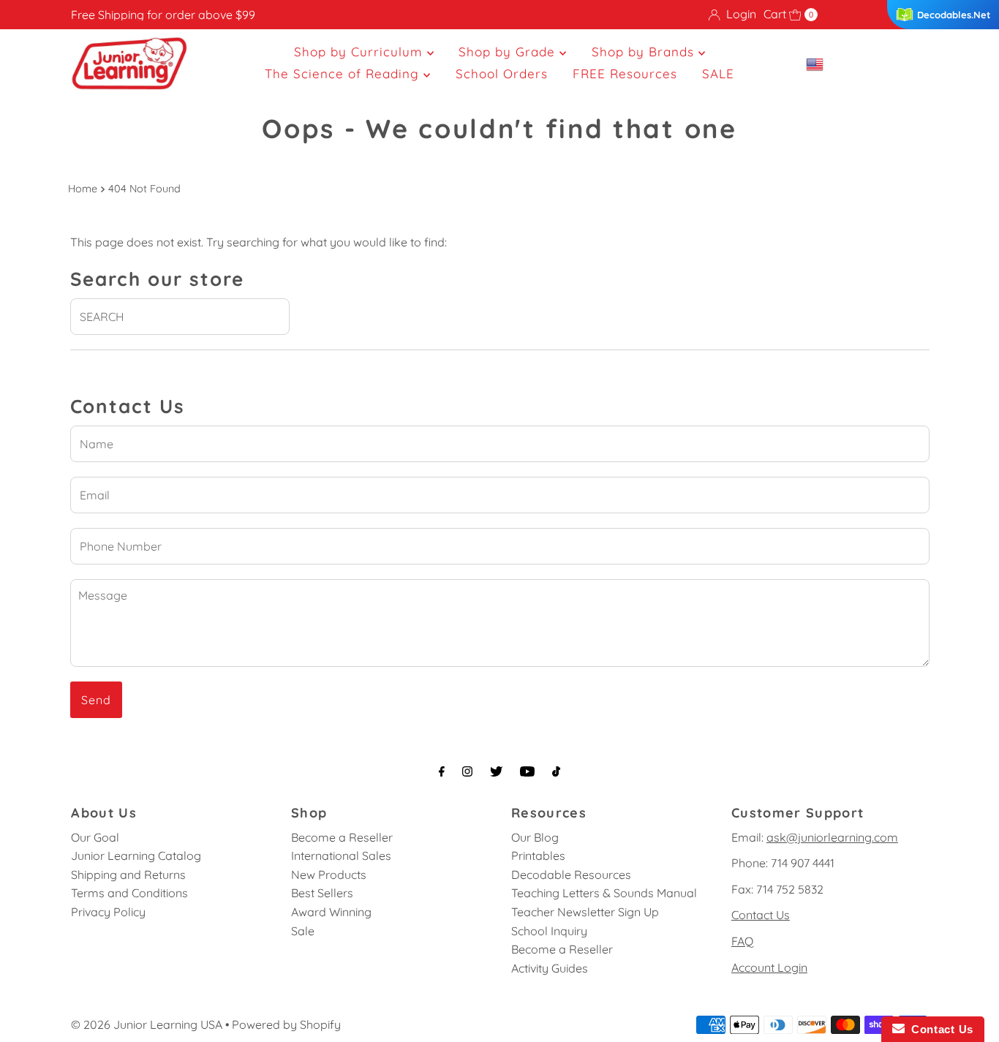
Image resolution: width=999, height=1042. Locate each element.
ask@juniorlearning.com (832, 837)
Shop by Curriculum (360, 51)
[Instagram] (467, 771)
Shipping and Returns (128, 874)
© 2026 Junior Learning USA (146, 1024)
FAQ (742, 941)
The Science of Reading (344, 73)
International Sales (341, 855)
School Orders (502, 73)
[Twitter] (496, 771)
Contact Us (760, 914)
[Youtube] (527, 771)
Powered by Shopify (286, 1024)
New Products (328, 874)
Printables (538, 855)
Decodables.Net (953, 14)
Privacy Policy (108, 912)
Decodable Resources (571, 874)
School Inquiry (549, 931)
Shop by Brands (645, 51)
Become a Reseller (342, 837)
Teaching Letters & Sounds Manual (604, 893)
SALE (718, 73)
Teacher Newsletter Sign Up (585, 912)
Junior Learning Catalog (136, 855)
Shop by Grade (509, 51)
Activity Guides (549, 968)
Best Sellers (322, 893)
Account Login (769, 967)
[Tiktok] (556, 771)
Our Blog (535, 837)
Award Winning (331, 912)
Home (82, 188)
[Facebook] (442, 771)
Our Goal (95, 837)
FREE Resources (625, 73)
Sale (302, 931)
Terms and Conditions (129, 893)
